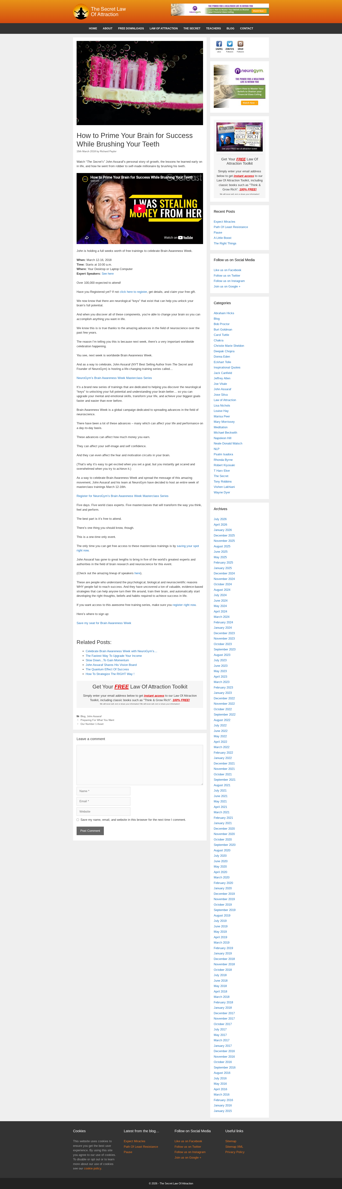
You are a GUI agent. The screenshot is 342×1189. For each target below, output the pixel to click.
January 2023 (223, 693)
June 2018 (220, 980)
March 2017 (221, 1040)
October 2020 (223, 839)
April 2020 (220, 872)
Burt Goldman (223, 329)
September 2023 (224, 649)
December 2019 (224, 893)
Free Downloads (131, 28)
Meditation (220, 427)
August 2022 (222, 720)
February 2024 (223, 622)
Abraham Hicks (224, 313)
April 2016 (220, 1089)
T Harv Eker (222, 470)
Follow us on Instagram (229, 281)
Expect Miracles (224, 221)
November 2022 (224, 703)
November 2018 (224, 964)
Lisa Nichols (222, 405)
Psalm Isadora (223, 454)
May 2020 (220, 866)
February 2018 (223, 1002)
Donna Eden (222, 356)
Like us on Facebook (227, 270)
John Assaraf (94, 716)
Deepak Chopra (224, 351)
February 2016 (223, 1100)
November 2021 (224, 769)
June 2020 (220, 861)
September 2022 (224, 714)
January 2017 (223, 1045)
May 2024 (220, 606)
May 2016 (220, 1083)
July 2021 (220, 790)
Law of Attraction (164, 28)
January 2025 (223, 568)
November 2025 (224, 541)
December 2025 (224, 535)
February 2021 (223, 817)
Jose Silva (221, 394)
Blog (230, 28)
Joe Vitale (220, 384)
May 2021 (220, 801)
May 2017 (220, 1035)
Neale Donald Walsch (228, 443)
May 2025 (220, 557)
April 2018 (220, 991)
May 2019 (220, 931)
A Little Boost (222, 238)
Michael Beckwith (225, 432)
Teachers (213, 28)
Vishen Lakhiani (224, 487)
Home (93, 28)
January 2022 (223, 758)
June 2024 (220, 600)
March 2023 (221, 682)
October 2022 (223, 709)
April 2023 (220, 676)
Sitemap (230, 1141)
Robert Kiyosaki (224, 465)
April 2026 (220, 524)
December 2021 (224, 763)
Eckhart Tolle (222, 362)
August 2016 (222, 1073)
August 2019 (222, 915)
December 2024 (224, 573)
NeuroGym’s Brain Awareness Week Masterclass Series (114, 378)
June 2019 (220, 926)
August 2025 (222, 546)
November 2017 (224, 1018)
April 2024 (220, 611)
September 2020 (224, 845)
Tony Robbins (223, 481)
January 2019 (223, 953)
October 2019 (223, 904)
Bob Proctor (222, 324)
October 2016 (223, 1062)
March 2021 (221, 812)
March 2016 (221, 1094)
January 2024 (223, 627)
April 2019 (220, 937)
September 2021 (224, 779)
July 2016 (220, 1078)
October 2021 (223, 774)
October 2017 (223, 1024)
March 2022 (221, 747)
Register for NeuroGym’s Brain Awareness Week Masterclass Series (123, 496)
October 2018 (223, 969)
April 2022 (220, 741)
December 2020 (224, 828)
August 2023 (222, 655)
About (107, 28)
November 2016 (224, 1056)
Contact (246, 28)
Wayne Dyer (222, 492)
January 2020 (223, 888)
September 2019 (224, 910)
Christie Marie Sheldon (229, 345)
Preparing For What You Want (97, 720)
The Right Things (225, 243)
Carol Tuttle (221, 335)
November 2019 (224, 899)
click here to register (133, 292)
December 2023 (224, 633)
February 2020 (223, 883)
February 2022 (223, 752)
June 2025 (220, 551)
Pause (218, 232)
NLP (216, 449)
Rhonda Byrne (223, 460)
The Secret (191, 28)
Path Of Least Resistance (231, 227)
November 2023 (224, 638)
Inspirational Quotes (227, 367)
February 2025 (223, 562)
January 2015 (223, 1111)
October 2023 (223, 644)
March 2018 (221, 997)
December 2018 (224, 959)
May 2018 (220, 986)
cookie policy (92, 1168)
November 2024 (224, 579)
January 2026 (223, 530)
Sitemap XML (234, 1146)
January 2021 (223, 823)
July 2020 (220, 855)
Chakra (218, 340)
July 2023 (220, 660)
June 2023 (220, 665)
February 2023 (223, 687)
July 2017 (220, 1029)
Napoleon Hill (222, 438)
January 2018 (223, 1007)
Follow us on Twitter (227, 275)
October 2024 (223, 584)
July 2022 (220, 725)
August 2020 (222, 850)
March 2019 (221, 942)
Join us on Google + (227, 286)
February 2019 (223, 948)
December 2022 (224, 698)
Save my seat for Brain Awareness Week (104, 623)
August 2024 (222, 589)
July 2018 (220, 975)
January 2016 (223, 1105)
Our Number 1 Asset (92, 723)
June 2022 (220, 731)
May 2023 (220, 671)
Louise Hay (221, 411)
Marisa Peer (222, 416)
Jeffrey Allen (222, 378)
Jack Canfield (223, 373)
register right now (184, 605)
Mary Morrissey (224, 421)
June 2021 (220, 796)
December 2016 (224, 1051)
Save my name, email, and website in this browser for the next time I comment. (133, 819)
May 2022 (220, 736)
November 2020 (224, 834)
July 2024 (220, 595)
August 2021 (222, 785)
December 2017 (224, 1013)
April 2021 (220, 807)
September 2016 (224, 1067)
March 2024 (221, 617)
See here (108, 273)
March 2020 (221, 877)
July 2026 (220, 519)
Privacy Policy (235, 1152)
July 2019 (220, 921)
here (137, 573)
